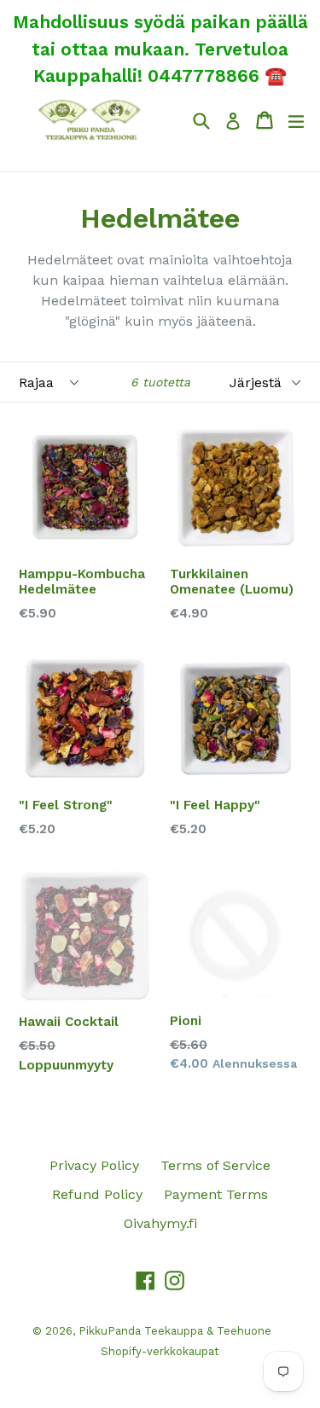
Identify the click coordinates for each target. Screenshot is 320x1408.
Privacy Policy (94, 1165)
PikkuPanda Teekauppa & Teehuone (175, 1330)
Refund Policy (97, 1194)
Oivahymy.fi (160, 1223)
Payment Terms (216, 1194)
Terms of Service (215, 1165)
